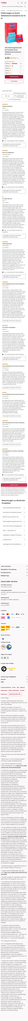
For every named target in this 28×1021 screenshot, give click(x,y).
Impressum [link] (4, 694)
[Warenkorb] (22, 3)
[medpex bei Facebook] (2, 658)
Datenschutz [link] (4, 690)
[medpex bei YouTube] (8, 658)
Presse (14, 687)
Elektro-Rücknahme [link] (14, 690)
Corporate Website (6, 687)
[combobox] (14, 6)
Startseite (3, 10)
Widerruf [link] (22, 687)
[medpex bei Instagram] (5, 658)
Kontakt (22, 690)
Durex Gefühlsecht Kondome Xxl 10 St (14, 10)
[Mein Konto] (18, 3)
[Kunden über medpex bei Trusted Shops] (9, 669)
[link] (3, 647)
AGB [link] (18, 687)
